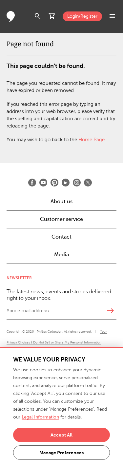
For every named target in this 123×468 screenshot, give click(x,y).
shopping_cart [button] (52, 16)
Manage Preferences (61, 452)
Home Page (91, 139)
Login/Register (82, 16)
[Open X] (88, 182)
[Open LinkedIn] (66, 182)
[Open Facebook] (32, 182)
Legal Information (40, 417)
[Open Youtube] (43, 182)
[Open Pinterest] (54, 182)
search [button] (38, 16)
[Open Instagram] (77, 182)
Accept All (61, 435)
